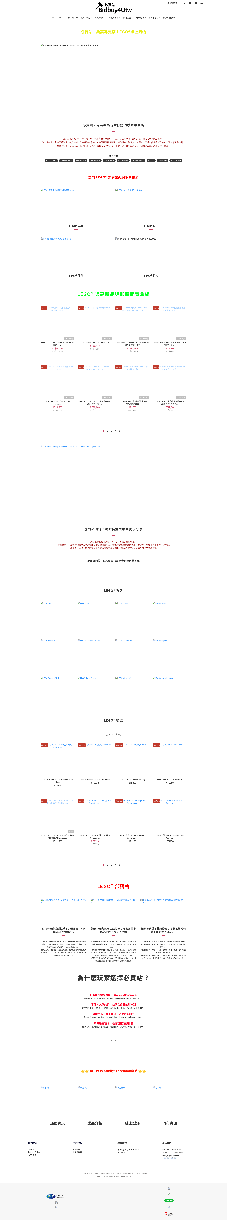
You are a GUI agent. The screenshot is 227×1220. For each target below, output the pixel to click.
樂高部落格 (153, 17)
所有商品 (72, 17)
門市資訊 (140, 17)
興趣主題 (127, 17)
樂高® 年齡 (114, 17)
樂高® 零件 (99, 17)
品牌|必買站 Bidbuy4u (128, 1149)
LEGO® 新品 (57, 17)
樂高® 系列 (85, 17)
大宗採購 (32, 1155)
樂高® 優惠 (168, 17)
